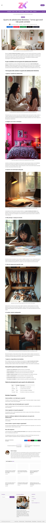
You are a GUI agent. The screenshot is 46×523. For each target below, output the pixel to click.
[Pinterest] (2, 63)
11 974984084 (34, 498)
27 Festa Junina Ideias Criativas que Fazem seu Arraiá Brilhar (23, 483)
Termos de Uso (39, 521)
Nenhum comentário (26, 24)
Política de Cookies (21, 521)
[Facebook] (2, 56)
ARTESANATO (9, 11)
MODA (16, 11)
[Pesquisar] (42, 12)
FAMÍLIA (31, 11)
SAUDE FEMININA (21, 11)
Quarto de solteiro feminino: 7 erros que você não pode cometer (10, 483)
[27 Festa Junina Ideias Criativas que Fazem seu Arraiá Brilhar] (23, 479)
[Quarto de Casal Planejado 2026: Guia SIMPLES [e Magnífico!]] (35, 467)
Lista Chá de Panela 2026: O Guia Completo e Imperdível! (22, 471)
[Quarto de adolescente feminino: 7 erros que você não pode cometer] (23, 40)
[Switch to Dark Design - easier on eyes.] (44, 11)
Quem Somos (16, 521)
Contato (42, 5)
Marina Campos (16, 24)
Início (14, 14)
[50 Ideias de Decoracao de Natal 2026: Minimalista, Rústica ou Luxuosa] (35, 479)
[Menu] (1, 5)
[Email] (2, 65)
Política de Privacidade (28, 521)
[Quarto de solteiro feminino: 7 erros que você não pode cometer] (10, 479)
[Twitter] (2, 58)
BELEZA (13, 11)
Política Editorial (34, 521)
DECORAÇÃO (27, 11)
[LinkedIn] (2, 60)
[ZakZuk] (23, 5)
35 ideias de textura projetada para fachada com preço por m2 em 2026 (10, 471)
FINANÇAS (34, 11)
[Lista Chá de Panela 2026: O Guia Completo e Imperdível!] (23, 467)
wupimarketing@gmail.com (36, 502)
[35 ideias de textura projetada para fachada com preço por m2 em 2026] (10, 467)
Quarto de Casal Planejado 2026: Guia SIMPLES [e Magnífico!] (34, 471)
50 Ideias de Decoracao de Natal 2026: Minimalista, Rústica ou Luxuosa (35, 483)
